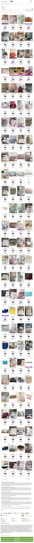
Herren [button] (19, 12)
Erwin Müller (18, 508)
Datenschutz (13, 521)
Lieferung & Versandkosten (25, 519)
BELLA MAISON (23, 508)
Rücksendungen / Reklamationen (26, 520)
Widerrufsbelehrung (14, 520)
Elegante (14, 508)
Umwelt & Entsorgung (25, 521)
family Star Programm (4, 519)
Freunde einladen (3, 520)
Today (14, 506)
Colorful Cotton (10, 506)
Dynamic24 (27, 508)
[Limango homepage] (4, 1)
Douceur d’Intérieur (22, 506)
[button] (4, 10)
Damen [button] (22, 12)
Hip (1, 506)
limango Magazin (3, 521)
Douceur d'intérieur (28, 506)
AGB (11, 519)
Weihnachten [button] (12, 12)
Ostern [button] (16, 12)
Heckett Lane (6, 508)
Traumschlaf (10, 508)
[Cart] (8, 22)
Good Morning (5, 506)
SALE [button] (2, 12)
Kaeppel (2, 508)
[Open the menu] (2, 4)
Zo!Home (17, 506)
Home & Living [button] (7, 12)
